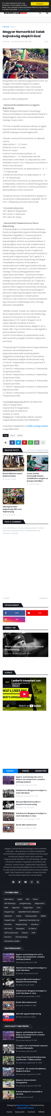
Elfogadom (39, 4)
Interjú (18, 916)
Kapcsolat (19, 1112)
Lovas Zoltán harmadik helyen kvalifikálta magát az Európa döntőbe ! (37, 477)
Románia (7, 937)
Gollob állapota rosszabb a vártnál (29, 1092)
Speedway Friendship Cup (29, 920)
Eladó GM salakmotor (26, 825)
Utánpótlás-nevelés (11, 941)
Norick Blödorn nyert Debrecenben (12, 474)
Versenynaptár (31, 916)
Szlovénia (34, 924)
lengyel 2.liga (9, 920)
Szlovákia (8, 924)
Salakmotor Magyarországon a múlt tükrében (31, 791)
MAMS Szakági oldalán (37, 426)
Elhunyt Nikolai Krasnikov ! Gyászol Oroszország (24, 648)
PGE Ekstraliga (9, 903)
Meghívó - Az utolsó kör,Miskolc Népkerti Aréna (31, 1069)
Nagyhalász (28, 908)
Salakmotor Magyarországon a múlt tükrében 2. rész (31, 814)
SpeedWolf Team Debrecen (28, 912)
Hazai (13, 26)
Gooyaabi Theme (25, 1108)
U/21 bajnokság (21, 937)
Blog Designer (23, 1105)
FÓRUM (41, 1112)
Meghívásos (39, 903)
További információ (24, 9)
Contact (31, 1112)
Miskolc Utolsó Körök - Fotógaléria (26, 1081)
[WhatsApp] (30, 442)
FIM (27, 899)
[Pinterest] (24, 442)
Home (9, 1112)
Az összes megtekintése (37, 450)
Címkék (25, 771)
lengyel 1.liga (9, 912)
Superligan (20, 928)
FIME (6, 908)
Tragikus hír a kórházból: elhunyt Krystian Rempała (32, 1047)
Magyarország (21, 924)
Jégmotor (15, 908)
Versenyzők (40, 771)
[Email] (36, 442)
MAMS (20, 435)
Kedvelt (10, 771)
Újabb (6, 598)
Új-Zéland (32, 928)
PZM (33, 933)
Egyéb (20, 899)
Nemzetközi (8, 899)
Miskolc (25, 933)
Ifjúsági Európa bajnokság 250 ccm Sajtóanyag (12, 509)
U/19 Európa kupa (11, 933)
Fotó (38, 908)
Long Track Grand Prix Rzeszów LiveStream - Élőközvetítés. (31, 1058)
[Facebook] (12, 442)
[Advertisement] (25, 740)
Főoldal (6, 26)
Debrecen (8, 916)
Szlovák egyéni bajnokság (28, 1014)
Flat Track (8, 928)
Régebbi (43, 598)
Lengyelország (25, 903)
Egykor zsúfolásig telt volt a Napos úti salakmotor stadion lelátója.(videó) (30, 779)
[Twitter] (18, 442)
